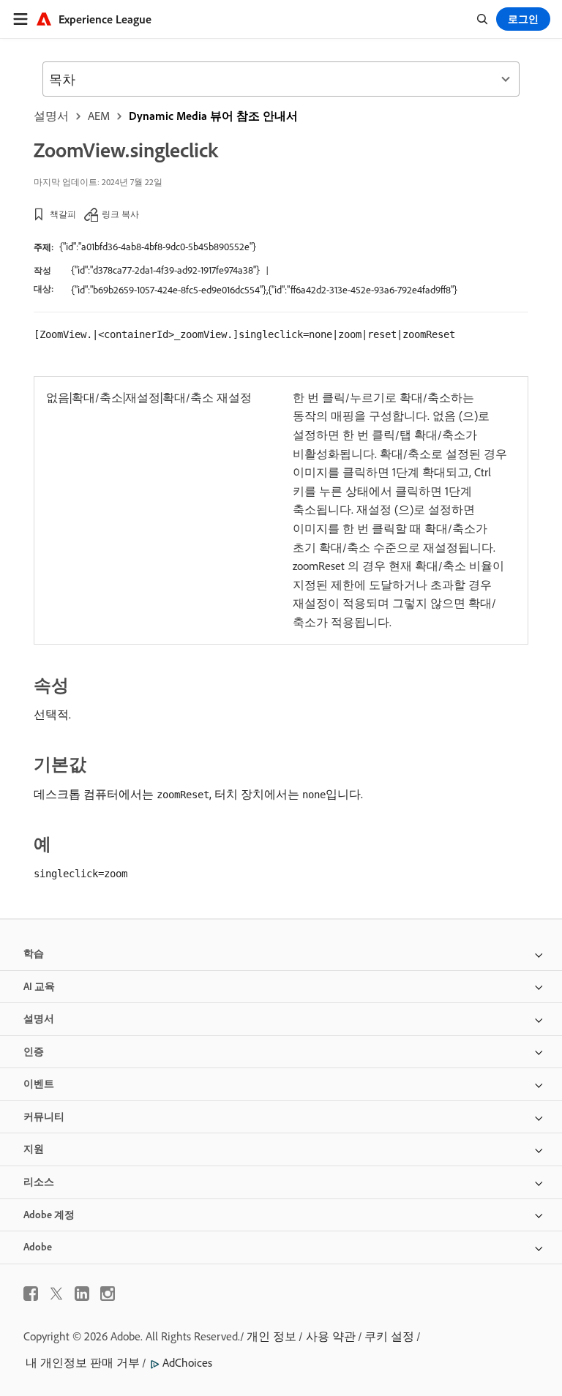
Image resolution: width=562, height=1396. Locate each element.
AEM (99, 115)
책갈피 (63, 214)
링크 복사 (120, 214)
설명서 (51, 115)
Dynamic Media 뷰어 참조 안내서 (213, 115)
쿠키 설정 (389, 1336)
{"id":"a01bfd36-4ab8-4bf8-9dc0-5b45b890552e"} (157, 246)
